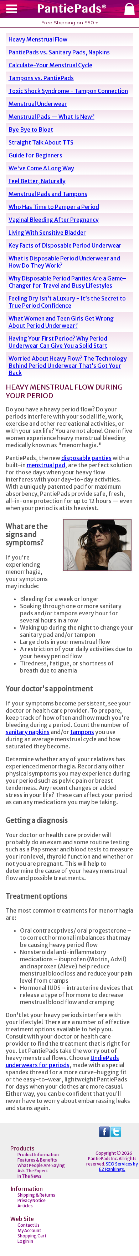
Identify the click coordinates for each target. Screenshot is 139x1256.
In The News (29, 1176)
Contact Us (28, 1225)
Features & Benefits (37, 1160)
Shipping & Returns (36, 1195)
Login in (25, 1241)
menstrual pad (46, 465)
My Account (29, 1230)
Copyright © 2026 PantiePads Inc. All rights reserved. (111, 1158)
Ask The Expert (32, 1170)
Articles (25, 1205)
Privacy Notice (31, 1200)
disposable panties (86, 457)
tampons (82, 731)
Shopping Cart (31, 1235)
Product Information (38, 1154)
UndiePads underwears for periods (62, 1061)
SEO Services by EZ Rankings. (118, 1166)
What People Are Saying (41, 1165)
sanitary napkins (28, 731)
